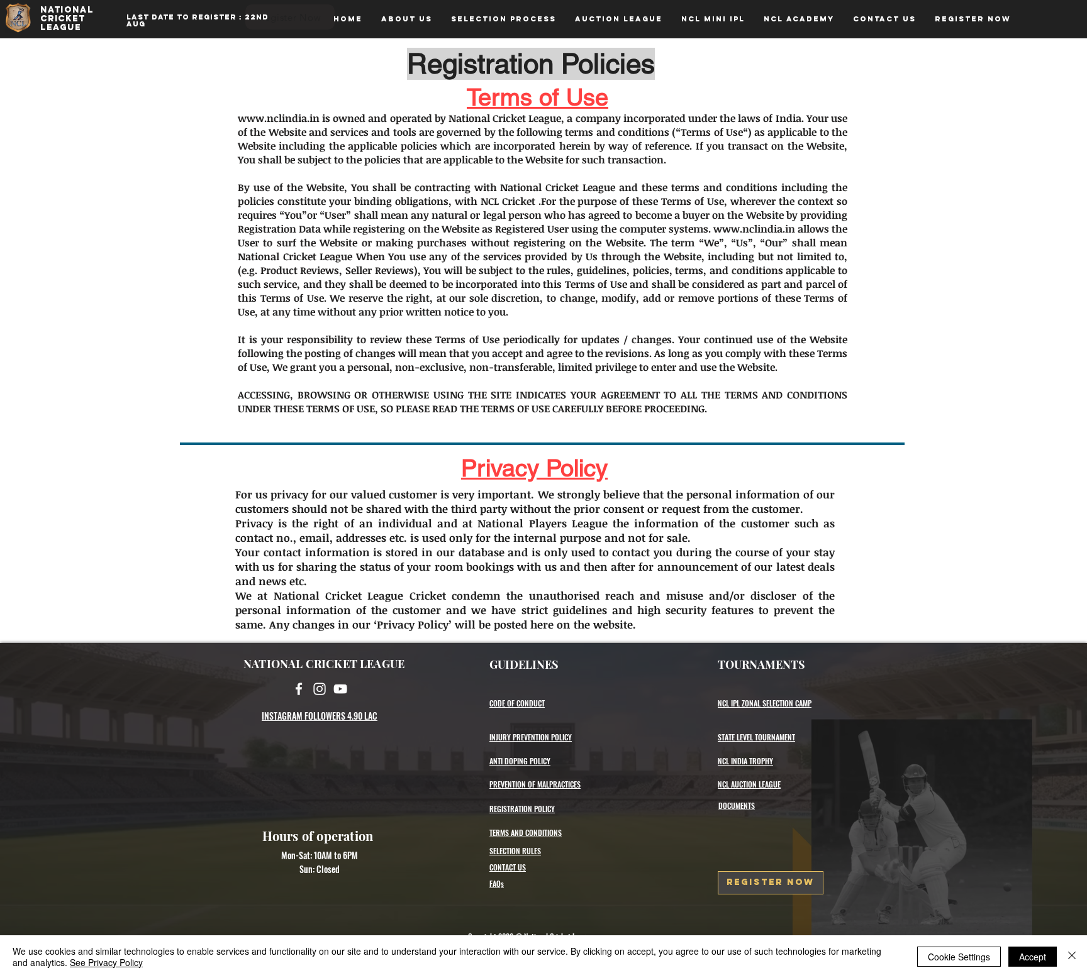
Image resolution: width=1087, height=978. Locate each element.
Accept (1032, 956)
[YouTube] (340, 689)
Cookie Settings (959, 956)
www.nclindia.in (279, 118)
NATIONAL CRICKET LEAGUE (323, 663)
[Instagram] (319, 689)
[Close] (1071, 956)
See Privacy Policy (106, 962)
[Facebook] (299, 689)
